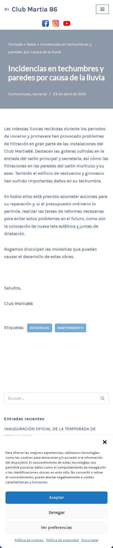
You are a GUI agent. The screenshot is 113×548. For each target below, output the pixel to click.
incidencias (39, 328)
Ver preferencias (56, 527)
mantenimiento (70, 328)
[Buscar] (103, 398)
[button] (105, 442)
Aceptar (56, 497)
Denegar (57, 512)
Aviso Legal (89, 540)
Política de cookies (29, 540)
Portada (15, 44)
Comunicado (19, 94)
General (40, 94)
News (31, 44)
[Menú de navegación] (102, 9)
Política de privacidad (62, 540)
